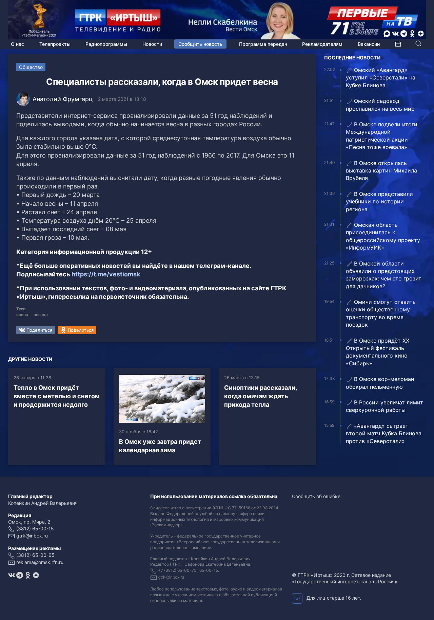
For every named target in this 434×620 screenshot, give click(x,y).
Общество (31, 67)
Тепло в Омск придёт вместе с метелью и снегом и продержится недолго (57, 396)
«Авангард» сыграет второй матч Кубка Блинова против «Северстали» (383, 433)
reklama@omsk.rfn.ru (39, 562)
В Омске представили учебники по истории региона (379, 201)
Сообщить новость (200, 44)
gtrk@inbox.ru (32, 536)
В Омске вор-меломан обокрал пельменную (380, 383)
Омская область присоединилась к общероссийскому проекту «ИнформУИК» (383, 236)
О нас (17, 44)
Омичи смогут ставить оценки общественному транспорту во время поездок (381, 313)
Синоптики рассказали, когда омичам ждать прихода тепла (260, 396)
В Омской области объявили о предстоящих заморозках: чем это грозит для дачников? (383, 275)
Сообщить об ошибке (316, 496)
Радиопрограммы (106, 44)
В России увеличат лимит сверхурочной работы (384, 406)
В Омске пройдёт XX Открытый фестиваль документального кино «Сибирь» (377, 352)
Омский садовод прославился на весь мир (380, 104)
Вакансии (369, 44)
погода (41, 314)
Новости (152, 44)
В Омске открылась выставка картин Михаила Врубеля (381, 171)
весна (22, 314)
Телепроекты (55, 44)
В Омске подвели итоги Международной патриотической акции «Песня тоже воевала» (381, 135)
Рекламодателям (322, 44)
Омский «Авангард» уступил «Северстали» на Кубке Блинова (380, 78)
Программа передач (263, 44)
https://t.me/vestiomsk (106, 274)
